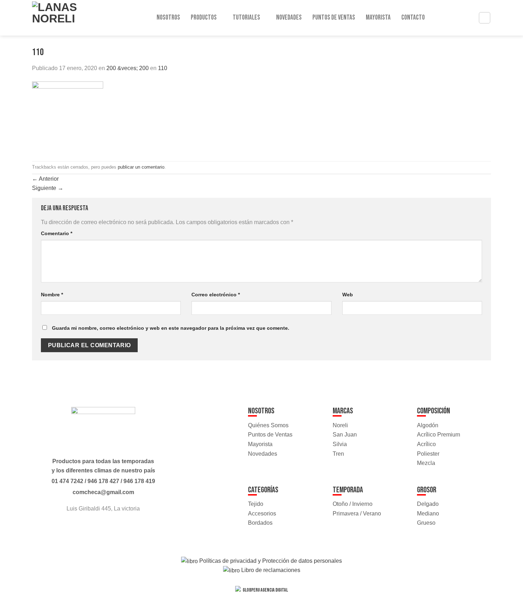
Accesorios (262, 513)
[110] (67, 116)
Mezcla (426, 463)
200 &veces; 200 (127, 68)
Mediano (428, 513)
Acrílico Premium (438, 435)
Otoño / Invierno (353, 504)
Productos (204, 18)
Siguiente (47, 188)
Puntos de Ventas (333, 18)
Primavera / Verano (357, 513)
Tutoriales (246, 18)
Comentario (56, 233)
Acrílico (426, 444)
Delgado (428, 504)
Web (347, 294)
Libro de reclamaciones (270, 570)
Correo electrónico (215, 294)
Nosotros (168, 18)
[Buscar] (484, 17)
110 (162, 68)
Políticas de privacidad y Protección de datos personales (270, 561)
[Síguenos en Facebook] (96, 528)
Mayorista (378, 18)
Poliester (428, 454)
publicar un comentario (141, 167)
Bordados (260, 523)
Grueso (426, 523)
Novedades (289, 18)
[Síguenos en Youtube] (109, 528)
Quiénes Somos (268, 425)
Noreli (340, 425)
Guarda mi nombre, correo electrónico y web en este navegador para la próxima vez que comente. (170, 328)
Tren (338, 454)
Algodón (427, 425)
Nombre (52, 294)
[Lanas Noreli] (62, 18)
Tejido (255, 504)
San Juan (345, 435)
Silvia (340, 444)
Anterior (45, 179)
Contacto (413, 18)
